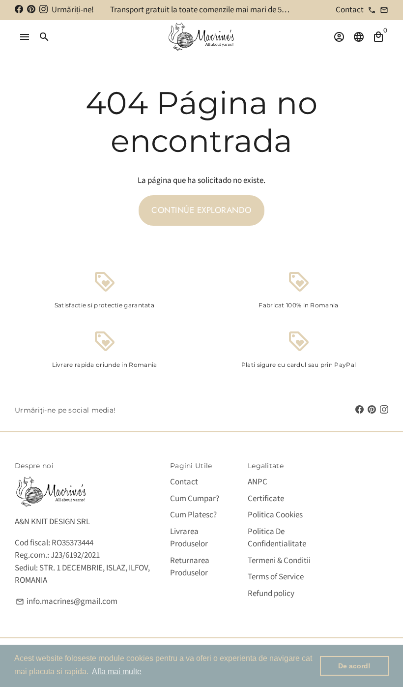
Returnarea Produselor (189, 567)
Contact (184, 482)
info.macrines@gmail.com (66, 601)
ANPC (257, 482)
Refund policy (271, 593)
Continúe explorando (201, 210)
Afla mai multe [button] (117, 671)
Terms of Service (276, 577)
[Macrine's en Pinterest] (31, 10)
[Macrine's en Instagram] (43, 10)
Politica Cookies (275, 515)
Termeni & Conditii (279, 561)
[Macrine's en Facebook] (19, 10)
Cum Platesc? (193, 515)
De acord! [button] (354, 666)
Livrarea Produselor (189, 538)
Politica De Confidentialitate (277, 538)
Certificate (266, 499)
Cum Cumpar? (194, 499)
